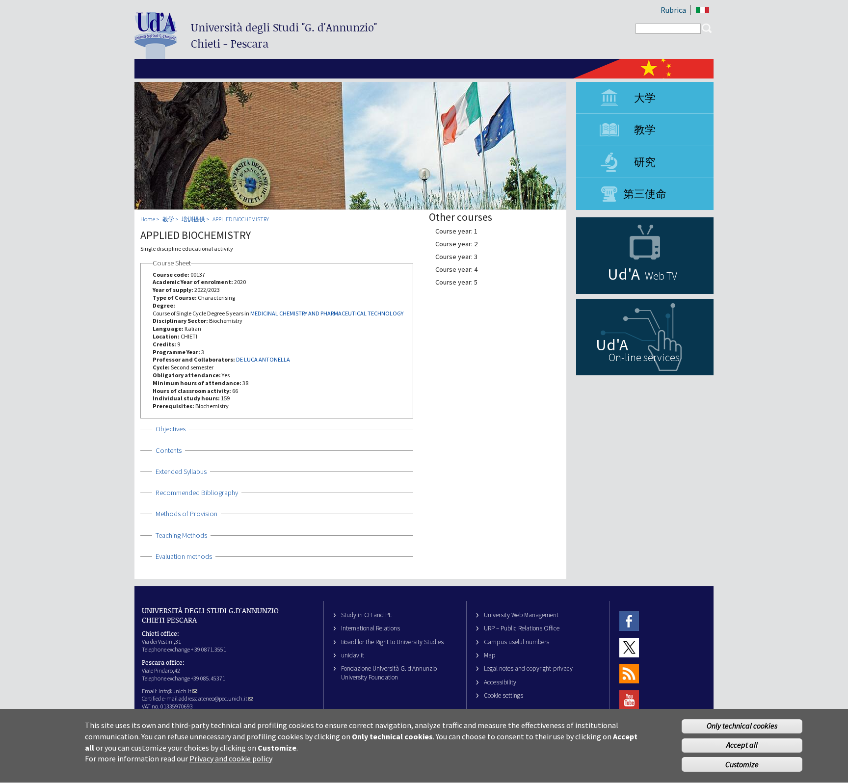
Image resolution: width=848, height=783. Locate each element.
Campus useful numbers (516, 642)
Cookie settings (503, 695)
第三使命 (644, 194)
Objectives (171, 428)
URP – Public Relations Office (521, 628)
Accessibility (500, 682)
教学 (645, 129)
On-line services (644, 357)
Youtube (629, 699)
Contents (169, 450)
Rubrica (673, 10)
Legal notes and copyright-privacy (528, 668)
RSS (629, 673)
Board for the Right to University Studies (392, 642)
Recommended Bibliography (197, 492)
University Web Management (521, 615)
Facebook (629, 621)
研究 (645, 162)
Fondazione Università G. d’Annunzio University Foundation (389, 672)
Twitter (629, 647)
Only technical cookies (742, 726)
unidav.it (352, 655)
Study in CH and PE (366, 615)
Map (490, 655)
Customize (742, 764)
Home (147, 219)
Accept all (742, 745)
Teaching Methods (181, 535)
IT (702, 10)
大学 (645, 97)
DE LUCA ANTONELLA (263, 359)
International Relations (370, 628)
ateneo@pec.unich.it (222, 698)
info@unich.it (175, 691)
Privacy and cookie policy (230, 758)
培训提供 (193, 219)
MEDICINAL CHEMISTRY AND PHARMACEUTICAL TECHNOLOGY (326, 313)
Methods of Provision (186, 513)
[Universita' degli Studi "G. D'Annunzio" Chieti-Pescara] (155, 54)
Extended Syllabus (181, 471)
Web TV (661, 276)
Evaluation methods (184, 556)
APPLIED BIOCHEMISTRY (240, 219)
